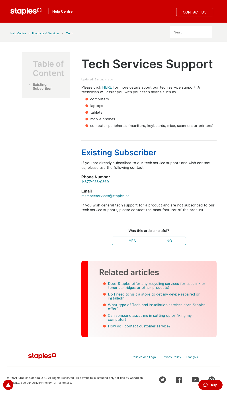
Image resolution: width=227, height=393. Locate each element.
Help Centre (18, 33)
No (169, 241)
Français (192, 357)
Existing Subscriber (43, 86)
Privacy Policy (171, 357)
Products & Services (46, 33)
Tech (69, 33)
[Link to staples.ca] (25, 11)
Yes (132, 241)
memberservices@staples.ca (105, 196)
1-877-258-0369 (95, 181)
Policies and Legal (144, 357)
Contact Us (195, 12)
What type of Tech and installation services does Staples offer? (156, 307)
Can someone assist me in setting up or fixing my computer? (150, 317)
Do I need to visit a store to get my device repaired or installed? (154, 296)
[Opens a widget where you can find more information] (210, 385)
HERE (107, 87)
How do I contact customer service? (139, 326)
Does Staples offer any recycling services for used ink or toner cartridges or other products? (156, 285)
